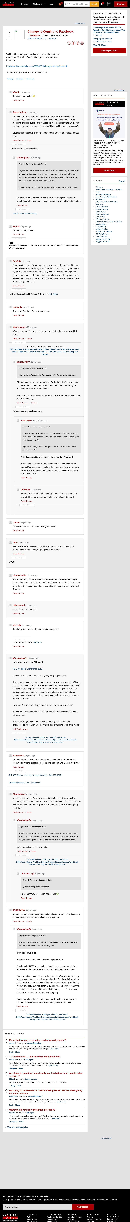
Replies (13, 1068)
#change (10, 79)
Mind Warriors (101, 224)
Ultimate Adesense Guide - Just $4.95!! (24, 783)
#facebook (30, 79)
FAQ (28, 1217)
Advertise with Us (80, 23)
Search (94, 4)
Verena (99, 35)
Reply (11, 1052)
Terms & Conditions (94, 1219)
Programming (101, 227)
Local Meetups (101, 237)
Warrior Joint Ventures (104, 232)
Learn (52, 4)
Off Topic (29, 1060)
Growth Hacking (102, 209)
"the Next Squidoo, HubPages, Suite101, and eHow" (45, 737)
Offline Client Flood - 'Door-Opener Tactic (61, 349)
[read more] (55, 1049)
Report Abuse (32, 1219)
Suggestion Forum (102, 242)
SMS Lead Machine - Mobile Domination (29, 352)
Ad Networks (100, 199)
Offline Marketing (102, 214)
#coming (19, 79)
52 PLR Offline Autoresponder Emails (26, 349)
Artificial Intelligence (103, 194)
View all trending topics (16, 1127)
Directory (90, 1217)
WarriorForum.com (103, 41)
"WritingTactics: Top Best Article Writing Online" (45, 742)
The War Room (52, 1219)
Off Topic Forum (102, 234)
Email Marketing (102, 207)
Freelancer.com (113, 1219)
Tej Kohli (38, 642)
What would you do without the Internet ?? (32, 1110)
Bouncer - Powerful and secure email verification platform (109, 144)
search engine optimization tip (25, 213)
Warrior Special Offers (55, 1217)
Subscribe (52, 38)
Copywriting (100, 217)
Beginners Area (31, 1079)
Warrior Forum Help (103, 239)
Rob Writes (53, 294)
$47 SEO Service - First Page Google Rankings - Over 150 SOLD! (35, 775)
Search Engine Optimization (106, 197)
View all (122, 181)
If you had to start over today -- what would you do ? (37, 1040)
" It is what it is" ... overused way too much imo (34, 1056)
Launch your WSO (109, 50)
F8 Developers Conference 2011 (27, 669)
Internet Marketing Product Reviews (109, 222)
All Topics (99, 187)
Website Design (102, 229)
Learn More (109, 170)
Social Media (100, 212)
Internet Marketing (34, 1043)
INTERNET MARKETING (37, 38)
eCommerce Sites (102, 219)
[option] (109, 137)
